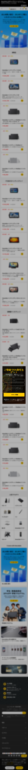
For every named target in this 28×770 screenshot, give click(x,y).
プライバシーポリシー (10, 400)
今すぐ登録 (14, 394)
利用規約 (21, 399)
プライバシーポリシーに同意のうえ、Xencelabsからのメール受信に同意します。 (14, 389)
